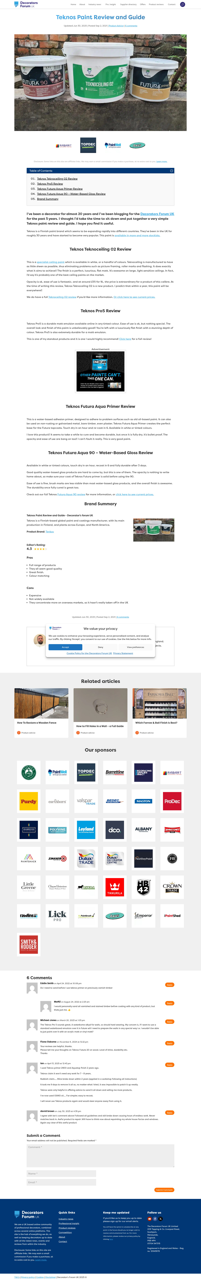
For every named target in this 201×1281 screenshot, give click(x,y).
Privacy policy (28, 1277)
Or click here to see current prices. (134, 297)
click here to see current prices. (135, 494)
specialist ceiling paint (50, 262)
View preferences (135, 647)
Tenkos (50, 531)
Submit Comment (164, 1190)
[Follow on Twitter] (160, 1219)
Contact (171, 4)
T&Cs (17, 1277)
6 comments (131, 25)
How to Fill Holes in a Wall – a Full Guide (100, 726)
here (111, 1239)
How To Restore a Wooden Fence (36, 722)
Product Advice (116, 25)
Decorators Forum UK (157, 214)
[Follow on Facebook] (155, 1219)
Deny (100, 647)
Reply (169, 984)
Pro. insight (111, 4)
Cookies (40, 1277)
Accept (65, 647)
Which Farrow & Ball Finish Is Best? (156, 722)
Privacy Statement (123, 653)
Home (73, 4)
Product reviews (156, 4)
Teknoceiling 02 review (62, 297)
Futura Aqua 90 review (71, 494)
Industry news (94, 4)
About (82, 4)
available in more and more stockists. (137, 235)
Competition (65, 1232)
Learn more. (161, 161)
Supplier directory (128, 4)
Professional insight (69, 1223)
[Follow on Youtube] (149, 1219)
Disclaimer (50, 1277)
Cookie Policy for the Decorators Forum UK (89, 653)
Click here (125, 339)
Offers (142, 4)
